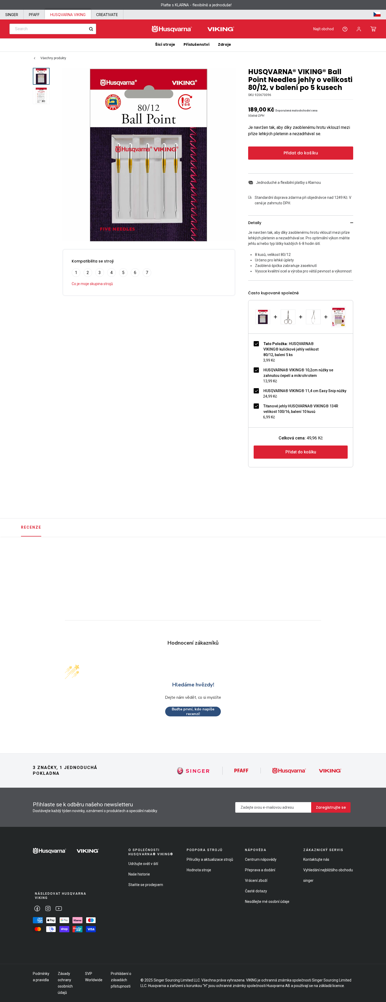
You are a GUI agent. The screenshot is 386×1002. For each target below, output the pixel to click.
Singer (11, 14)
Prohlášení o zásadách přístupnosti (121, 979)
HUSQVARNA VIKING (68, 14)
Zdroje (224, 44)
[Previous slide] (31, 567)
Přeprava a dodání (260, 870)
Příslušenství (197, 44)
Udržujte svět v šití (143, 864)
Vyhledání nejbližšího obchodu (328, 870)
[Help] (345, 29)
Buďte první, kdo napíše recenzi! (193, 711)
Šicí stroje (165, 44)
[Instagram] (48, 908)
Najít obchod (323, 29)
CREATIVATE (107, 14)
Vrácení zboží (256, 880)
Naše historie (139, 874)
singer (308, 880)
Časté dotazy (256, 891)
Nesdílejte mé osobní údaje (267, 901)
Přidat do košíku (301, 153)
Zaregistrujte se (331, 807)
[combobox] (52, 29)
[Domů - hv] (66, 850)
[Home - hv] (193, 29)
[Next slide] (354, 567)
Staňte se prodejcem (145, 885)
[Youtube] (58, 908)
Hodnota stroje (199, 870)
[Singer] (193, 771)
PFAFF (34, 14)
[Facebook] (37, 908)
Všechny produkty (53, 58)
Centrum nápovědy (261, 859)
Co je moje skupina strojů (92, 284)
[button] (373, 29)
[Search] (91, 29)
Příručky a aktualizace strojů (210, 859)
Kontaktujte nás (316, 859)
